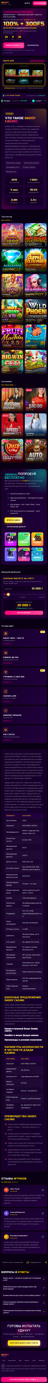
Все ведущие (7, 385)
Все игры (5, 220)
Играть (35, 1375)
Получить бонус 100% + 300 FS (24, 1343)
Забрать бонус (12, 45)
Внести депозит (24, 613)
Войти (27, 3)
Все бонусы (33, 45)
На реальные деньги (16, 527)
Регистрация (39, 3)
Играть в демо (13, 520)
